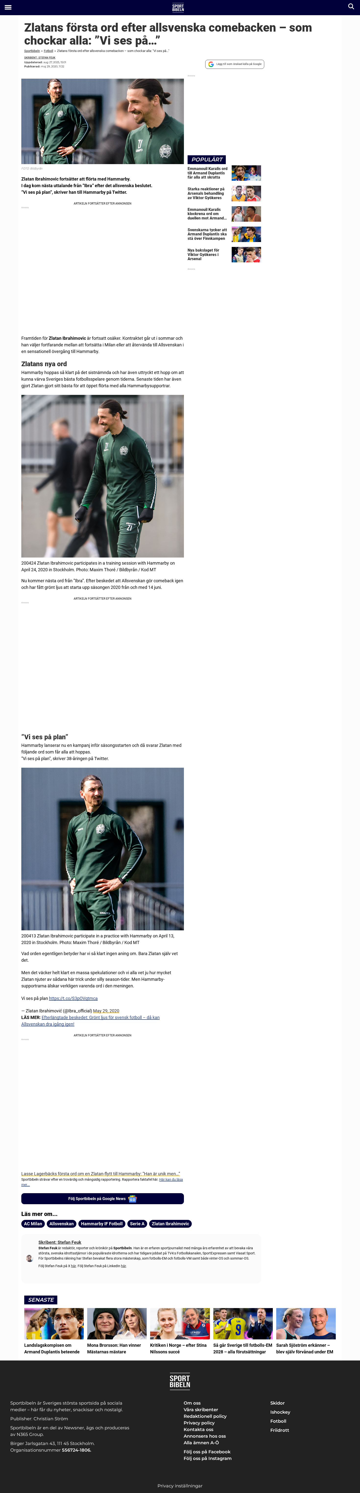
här (73, 1266)
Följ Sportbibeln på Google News (97, 1198)
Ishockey (280, 1412)
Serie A (137, 1223)
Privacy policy (199, 1423)
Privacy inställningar (180, 1486)
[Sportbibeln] (178, 8)
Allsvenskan (61, 1223)
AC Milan (33, 1223)
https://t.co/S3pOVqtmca (73, 998)
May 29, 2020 (106, 1010)
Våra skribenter (201, 1409)
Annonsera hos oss (205, 1436)
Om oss (192, 1403)
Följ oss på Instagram (208, 1458)
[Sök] (352, 7)
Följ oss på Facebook (207, 1452)
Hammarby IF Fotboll (102, 1223)
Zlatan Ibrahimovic (170, 1223)
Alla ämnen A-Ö (201, 1442)
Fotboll (48, 51)
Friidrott (279, 1430)
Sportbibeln (32, 51)
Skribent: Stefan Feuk (39, 57)
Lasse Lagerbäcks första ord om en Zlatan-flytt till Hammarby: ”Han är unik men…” (100, 1173)
